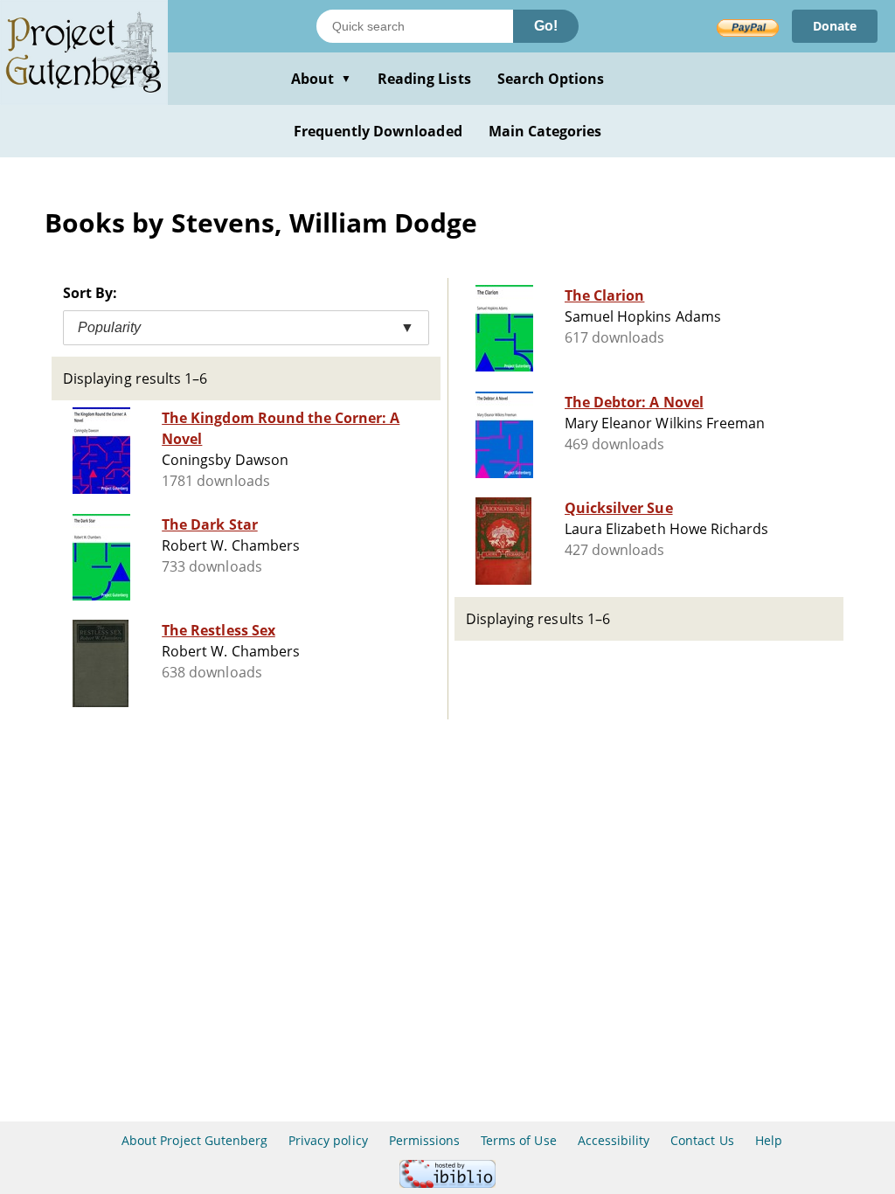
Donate (835, 25)
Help (768, 1140)
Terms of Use (518, 1140)
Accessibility (614, 1140)
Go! (546, 25)
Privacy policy (328, 1140)
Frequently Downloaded (378, 131)
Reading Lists (424, 78)
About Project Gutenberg (194, 1140)
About (321, 78)
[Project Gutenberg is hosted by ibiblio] (447, 1183)
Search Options (551, 78)
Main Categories (545, 131)
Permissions (424, 1140)
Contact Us (701, 1140)
